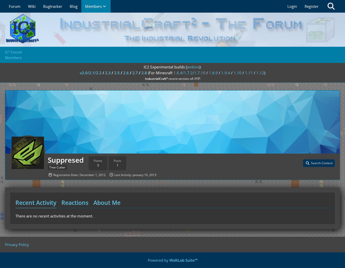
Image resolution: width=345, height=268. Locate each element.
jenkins (193, 66)
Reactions (74, 203)
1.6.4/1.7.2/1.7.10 (189, 72)
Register (311, 6)
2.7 (135, 72)
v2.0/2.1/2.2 (91, 72)
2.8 (144, 72)
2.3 (108, 72)
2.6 (126, 72)
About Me (106, 203)
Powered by (173, 260)
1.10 (237, 72)
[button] (319, 163)
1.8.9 (213, 72)
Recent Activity (35, 203)
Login (292, 6)
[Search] (331, 6)
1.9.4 (225, 72)
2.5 (117, 72)
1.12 (260, 72)
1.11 (249, 72)
